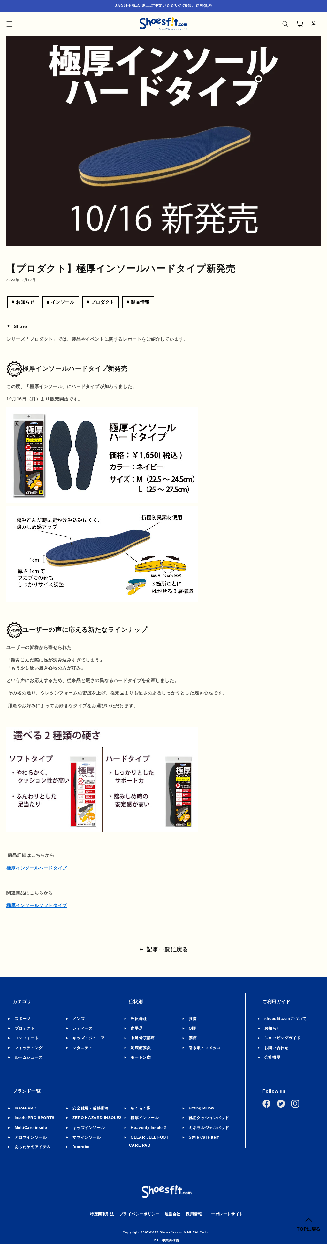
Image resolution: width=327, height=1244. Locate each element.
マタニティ (82, 1048)
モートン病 (141, 1057)
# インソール (60, 302)
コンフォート (27, 1038)
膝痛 (193, 1018)
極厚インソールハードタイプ (36, 867)
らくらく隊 (141, 1108)
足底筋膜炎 (141, 1048)
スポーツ (23, 1018)
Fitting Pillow (201, 1108)
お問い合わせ (276, 1048)
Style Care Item (204, 1137)
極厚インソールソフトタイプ (36, 905)
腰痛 (193, 1038)
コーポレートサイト (225, 1214)
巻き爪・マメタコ (205, 1048)
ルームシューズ (29, 1057)
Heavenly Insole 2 (148, 1127)
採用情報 (194, 1214)
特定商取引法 (102, 1214)
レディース (82, 1028)
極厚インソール (145, 1118)
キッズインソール (88, 1127)
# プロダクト (100, 302)
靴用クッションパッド (209, 1118)
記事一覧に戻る (167, 949)
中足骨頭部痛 (143, 1038)
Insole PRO (26, 1108)
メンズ (78, 1018)
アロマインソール (31, 1137)
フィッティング (29, 1048)
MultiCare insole (31, 1127)
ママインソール (86, 1137)
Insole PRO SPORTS (35, 1118)
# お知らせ (23, 302)
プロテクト (25, 1028)
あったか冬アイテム (33, 1147)
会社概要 (272, 1057)
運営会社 (173, 1214)
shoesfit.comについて (285, 1018)
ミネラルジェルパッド (209, 1127)
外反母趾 (139, 1018)
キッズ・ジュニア (88, 1038)
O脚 (192, 1028)
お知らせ (272, 1028)
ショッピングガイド (282, 1038)
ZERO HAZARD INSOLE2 (96, 1118)
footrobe (80, 1147)
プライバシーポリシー (139, 1214)
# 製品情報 (138, 302)
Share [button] (20, 326)
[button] (10, 24)
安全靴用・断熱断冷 (90, 1108)
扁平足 (137, 1028)
